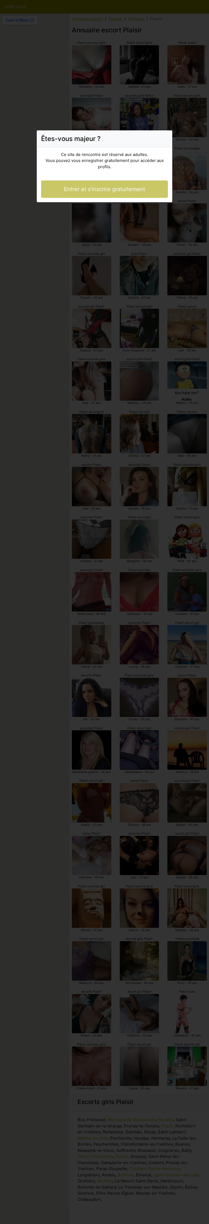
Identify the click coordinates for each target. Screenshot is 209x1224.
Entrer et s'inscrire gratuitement (104, 189)
